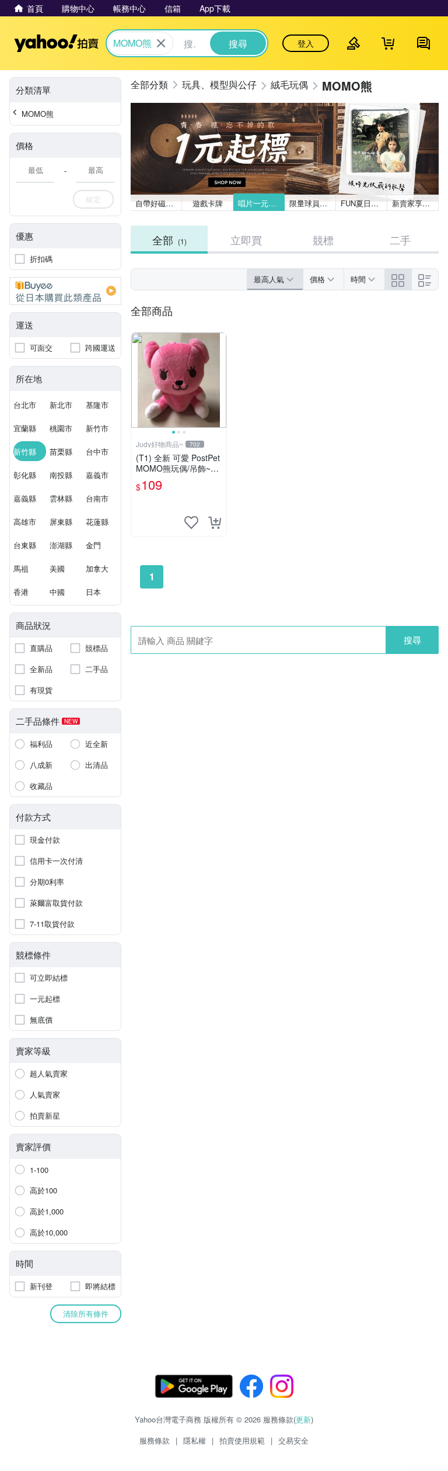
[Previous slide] (138, 380)
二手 (400, 239)
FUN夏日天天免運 (364, 203)
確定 (93, 199)
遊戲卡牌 (207, 203)
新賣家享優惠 (415, 203)
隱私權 (194, 1440)
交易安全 (293, 1440)
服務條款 (154, 1440)
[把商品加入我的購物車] (215, 522)
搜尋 (412, 640)
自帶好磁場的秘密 (158, 203)
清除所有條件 (85, 1313)
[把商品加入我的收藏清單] (191, 522)
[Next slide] (218, 380)
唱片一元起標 (261, 203)
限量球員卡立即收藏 (312, 203)
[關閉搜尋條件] (161, 43)
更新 (303, 1419)
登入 (306, 43)
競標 (323, 239)
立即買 (246, 239)
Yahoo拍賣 (56, 43)
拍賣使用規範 (242, 1440)
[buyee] (65, 291)
